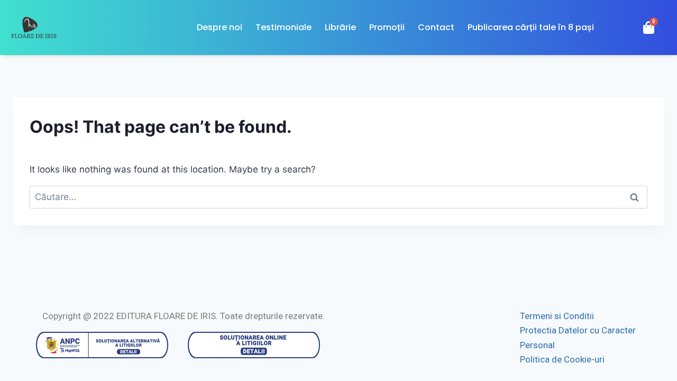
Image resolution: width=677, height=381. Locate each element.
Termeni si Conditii (557, 316)
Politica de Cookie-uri (562, 359)
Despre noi (219, 27)
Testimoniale (283, 27)
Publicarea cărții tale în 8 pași (531, 27)
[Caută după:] (338, 197)
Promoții (387, 27)
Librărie (340, 27)
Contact (436, 27)
